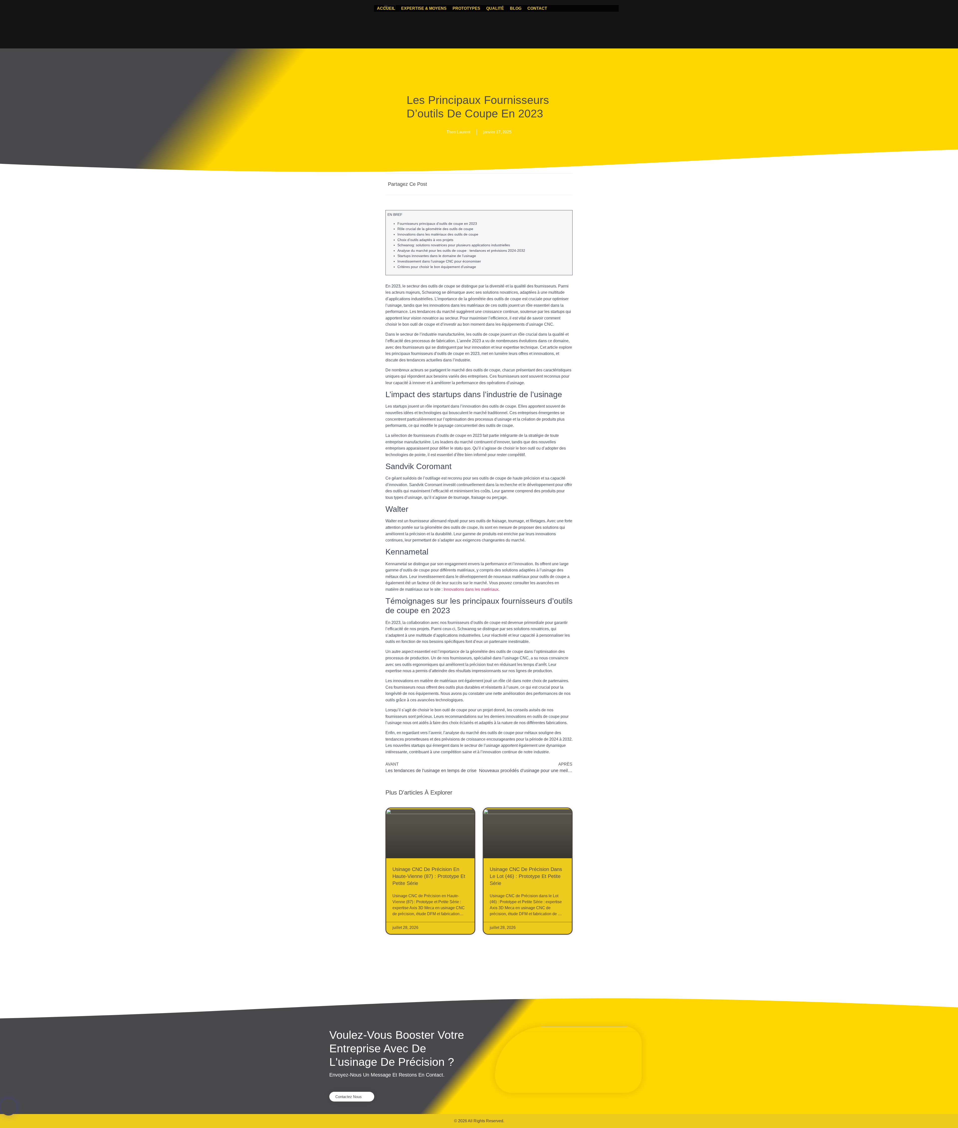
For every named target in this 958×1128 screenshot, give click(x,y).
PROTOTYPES (466, 8)
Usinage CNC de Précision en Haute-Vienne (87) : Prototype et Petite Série (428, 876)
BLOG (515, 8)
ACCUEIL (386, 8)
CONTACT (537, 8)
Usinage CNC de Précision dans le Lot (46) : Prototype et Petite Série (526, 876)
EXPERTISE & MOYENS (424, 8)
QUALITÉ (495, 8)
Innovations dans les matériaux (471, 589)
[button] (518, 184)
